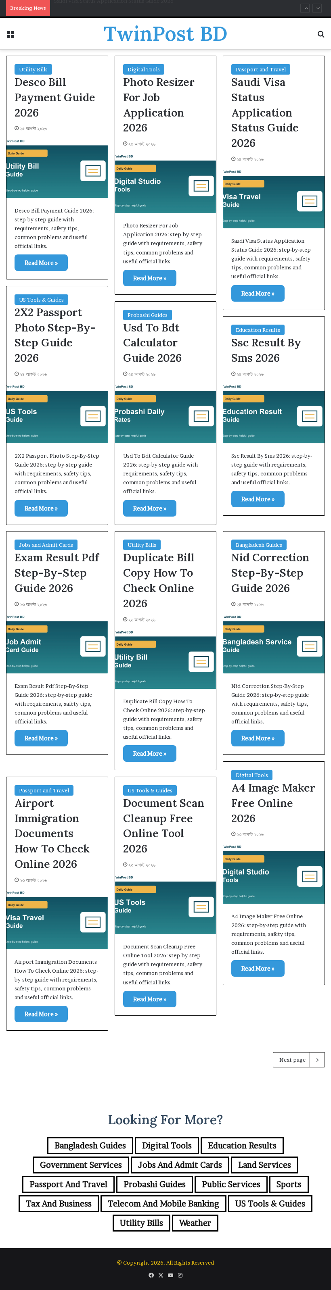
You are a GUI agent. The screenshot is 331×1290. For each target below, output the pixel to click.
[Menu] (10, 36)
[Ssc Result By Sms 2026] (274, 412)
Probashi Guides (148, 315)
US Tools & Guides (41, 299)
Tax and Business (59, 1204)
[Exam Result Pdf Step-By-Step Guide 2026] (57, 643)
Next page (292, 1060)
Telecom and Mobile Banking (163, 1204)
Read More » (41, 262)
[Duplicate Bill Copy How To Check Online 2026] (165, 658)
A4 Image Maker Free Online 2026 (273, 803)
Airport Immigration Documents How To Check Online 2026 (52, 833)
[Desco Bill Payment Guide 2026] (57, 167)
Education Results (258, 330)
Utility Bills (33, 69)
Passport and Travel (261, 69)
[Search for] (321, 36)
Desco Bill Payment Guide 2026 (55, 97)
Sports (289, 1184)
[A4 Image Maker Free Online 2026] (274, 872)
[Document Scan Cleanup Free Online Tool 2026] (165, 903)
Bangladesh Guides (259, 545)
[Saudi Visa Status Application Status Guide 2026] (274, 197)
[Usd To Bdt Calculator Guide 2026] (165, 412)
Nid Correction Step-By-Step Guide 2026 (270, 572)
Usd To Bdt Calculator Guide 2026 (152, 343)
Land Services (264, 1165)
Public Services (231, 1184)
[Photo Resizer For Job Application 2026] (165, 182)
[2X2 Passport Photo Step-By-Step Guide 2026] (57, 412)
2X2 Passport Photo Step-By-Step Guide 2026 (111, 8)
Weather (195, 1223)
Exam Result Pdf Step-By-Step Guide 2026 (57, 572)
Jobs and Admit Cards (46, 545)
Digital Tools (144, 69)
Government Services (81, 1165)
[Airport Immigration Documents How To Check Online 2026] (57, 918)
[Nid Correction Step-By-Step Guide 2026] (274, 643)
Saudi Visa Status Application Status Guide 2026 (265, 112)
